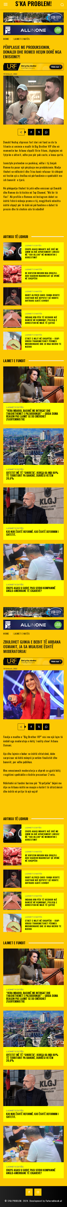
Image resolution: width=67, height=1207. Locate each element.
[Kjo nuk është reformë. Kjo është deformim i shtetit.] (33, 505)
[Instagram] (37, 1192)
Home (6, 38)
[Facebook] (31, 132)
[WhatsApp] (46, 132)
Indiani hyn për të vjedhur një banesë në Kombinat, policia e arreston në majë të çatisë (41, 319)
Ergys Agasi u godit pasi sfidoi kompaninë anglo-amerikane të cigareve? (30, 589)
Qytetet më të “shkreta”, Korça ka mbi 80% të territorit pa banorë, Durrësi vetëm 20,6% (32, 475)
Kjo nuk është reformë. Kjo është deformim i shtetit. (32, 533)
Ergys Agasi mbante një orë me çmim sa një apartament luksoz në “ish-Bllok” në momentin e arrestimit (42, 253)
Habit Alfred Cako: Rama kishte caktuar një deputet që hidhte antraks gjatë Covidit (42, 297)
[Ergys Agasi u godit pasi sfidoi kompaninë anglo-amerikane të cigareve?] (33, 562)
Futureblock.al (54, 1200)
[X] (38, 132)
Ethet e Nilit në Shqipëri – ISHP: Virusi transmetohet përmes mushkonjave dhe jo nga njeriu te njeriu (43, 342)
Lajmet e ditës (33, 246)
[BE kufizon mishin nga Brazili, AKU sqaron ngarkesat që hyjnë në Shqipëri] (12, 274)
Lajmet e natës (22, 38)
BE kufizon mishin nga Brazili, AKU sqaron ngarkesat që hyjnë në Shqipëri (42, 275)
